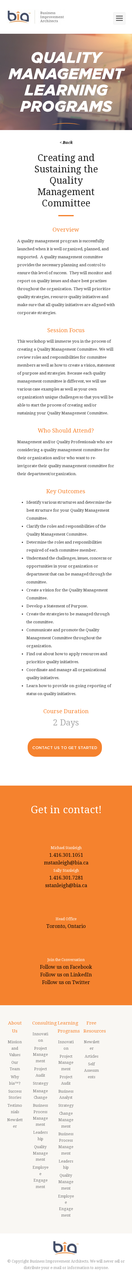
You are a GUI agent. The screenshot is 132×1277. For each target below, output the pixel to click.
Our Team (15, 1065)
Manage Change (40, 1094)
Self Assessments (91, 1070)
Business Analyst (65, 1094)
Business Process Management (40, 1115)
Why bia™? (15, 1080)
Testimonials (14, 1108)
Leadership (40, 1135)
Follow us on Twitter (66, 982)
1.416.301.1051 (66, 855)
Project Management (40, 1055)
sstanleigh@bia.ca (66, 885)
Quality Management (40, 1153)
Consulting (44, 1023)
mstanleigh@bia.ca (66, 863)
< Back (66, 142)
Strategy (40, 1083)
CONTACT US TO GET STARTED (64, 747)
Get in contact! (66, 810)
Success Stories (14, 1094)
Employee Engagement (41, 1177)
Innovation (40, 1037)
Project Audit (40, 1072)
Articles (91, 1056)
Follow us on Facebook (66, 967)
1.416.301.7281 (66, 878)
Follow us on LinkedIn (66, 975)
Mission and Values (15, 1048)
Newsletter (15, 1123)
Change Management (65, 1120)
